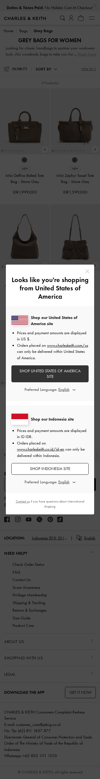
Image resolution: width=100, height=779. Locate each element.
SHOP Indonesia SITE (50, 468)
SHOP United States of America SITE (50, 373)
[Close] (87, 271)
